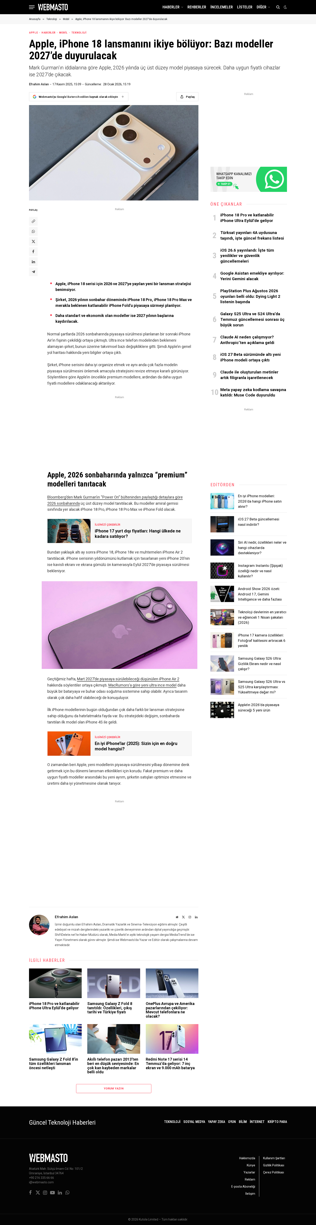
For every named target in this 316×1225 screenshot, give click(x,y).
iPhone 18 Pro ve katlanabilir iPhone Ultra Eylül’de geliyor (54, 1006)
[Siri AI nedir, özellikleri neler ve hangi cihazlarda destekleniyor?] (222, 547)
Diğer (261, 7)
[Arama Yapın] (278, 7)
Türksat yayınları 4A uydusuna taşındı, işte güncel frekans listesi (252, 235)
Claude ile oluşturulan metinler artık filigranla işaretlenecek (249, 375)
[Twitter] (33, 241)
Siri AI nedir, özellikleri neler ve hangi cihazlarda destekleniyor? (262, 547)
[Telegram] (33, 272)
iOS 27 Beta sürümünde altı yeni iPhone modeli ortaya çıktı (250, 357)
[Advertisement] (119, 242)
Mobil (63, 32)
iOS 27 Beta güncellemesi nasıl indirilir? (258, 521)
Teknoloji (79, 32)
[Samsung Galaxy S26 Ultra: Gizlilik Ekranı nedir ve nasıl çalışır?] (222, 663)
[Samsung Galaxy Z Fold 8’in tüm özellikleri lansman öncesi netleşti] (55, 1039)
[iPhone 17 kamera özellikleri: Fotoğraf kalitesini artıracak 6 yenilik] (222, 640)
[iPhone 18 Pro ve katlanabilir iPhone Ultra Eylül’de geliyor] (55, 983)
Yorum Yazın (114, 1088)
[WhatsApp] (33, 231)
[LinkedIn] (33, 261)
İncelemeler (221, 7)
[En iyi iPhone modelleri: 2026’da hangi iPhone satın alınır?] (222, 501)
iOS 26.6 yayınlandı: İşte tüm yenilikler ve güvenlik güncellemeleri (247, 256)
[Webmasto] (53, 7)
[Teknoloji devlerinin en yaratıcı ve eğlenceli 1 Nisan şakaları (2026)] (222, 617)
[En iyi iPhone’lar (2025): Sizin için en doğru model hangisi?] (69, 743)
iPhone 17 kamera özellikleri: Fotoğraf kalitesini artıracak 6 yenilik (261, 640)
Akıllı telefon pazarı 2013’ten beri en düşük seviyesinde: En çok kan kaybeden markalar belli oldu (113, 1065)
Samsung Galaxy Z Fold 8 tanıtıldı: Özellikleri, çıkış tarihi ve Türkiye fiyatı (109, 1008)
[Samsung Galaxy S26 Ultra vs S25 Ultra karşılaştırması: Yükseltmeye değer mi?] (222, 687)
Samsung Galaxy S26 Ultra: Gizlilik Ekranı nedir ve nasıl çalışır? (260, 663)
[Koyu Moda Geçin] (285, 7)
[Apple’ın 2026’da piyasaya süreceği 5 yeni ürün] (222, 710)
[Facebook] (33, 251)
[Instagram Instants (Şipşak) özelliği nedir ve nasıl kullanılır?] (222, 571)
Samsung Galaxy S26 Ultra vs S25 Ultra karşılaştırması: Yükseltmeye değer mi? (261, 686)
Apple (33, 32)
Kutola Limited (148, 1219)
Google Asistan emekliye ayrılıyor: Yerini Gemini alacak (252, 276)
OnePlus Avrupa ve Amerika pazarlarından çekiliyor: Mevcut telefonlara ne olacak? (170, 1010)
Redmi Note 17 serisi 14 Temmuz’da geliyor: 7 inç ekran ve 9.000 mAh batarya (170, 1063)
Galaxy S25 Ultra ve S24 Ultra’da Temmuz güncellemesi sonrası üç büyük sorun (252, 319)
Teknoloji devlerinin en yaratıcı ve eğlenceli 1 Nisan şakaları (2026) (262, 617)
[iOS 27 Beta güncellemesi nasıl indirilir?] (222, 524)
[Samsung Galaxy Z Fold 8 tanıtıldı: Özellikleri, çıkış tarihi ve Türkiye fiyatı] (113, 983)
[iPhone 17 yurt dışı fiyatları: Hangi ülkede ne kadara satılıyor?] (69, 531)
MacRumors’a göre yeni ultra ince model (142, 685)
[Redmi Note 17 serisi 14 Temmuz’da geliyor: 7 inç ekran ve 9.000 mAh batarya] (172, 1039)
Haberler (171, 7)
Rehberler (196, 7)
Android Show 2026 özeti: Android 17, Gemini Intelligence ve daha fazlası (260, 594)
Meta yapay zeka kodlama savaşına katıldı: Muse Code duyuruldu (253, 392)
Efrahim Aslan (39, 84)
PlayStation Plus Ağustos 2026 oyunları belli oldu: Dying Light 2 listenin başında (250, 296)
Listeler (244, 7)
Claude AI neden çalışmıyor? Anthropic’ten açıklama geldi (247, 340)
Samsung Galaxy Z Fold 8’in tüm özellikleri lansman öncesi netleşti (53, 1063)
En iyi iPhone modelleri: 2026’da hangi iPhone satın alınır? (260, 501)
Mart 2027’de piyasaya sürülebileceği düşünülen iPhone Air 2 (128, 679)
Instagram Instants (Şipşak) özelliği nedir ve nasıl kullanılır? (260, 570)
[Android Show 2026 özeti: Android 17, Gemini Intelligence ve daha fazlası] (222, 594)
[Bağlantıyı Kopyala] (33, 221)
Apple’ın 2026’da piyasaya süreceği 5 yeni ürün (258, 707)
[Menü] (32, 7)
